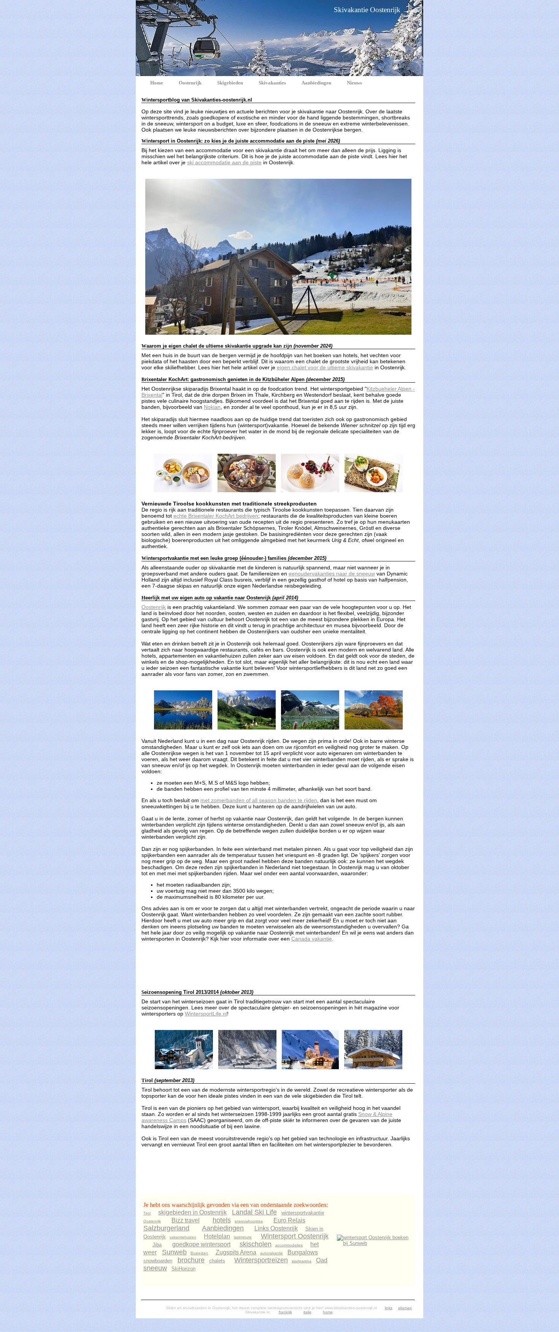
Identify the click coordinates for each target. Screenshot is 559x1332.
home (328, 1312)
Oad (321, 1260)
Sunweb (174, 1252)
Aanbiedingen (316, 83)
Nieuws (354, 83)
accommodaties (289, 1245)
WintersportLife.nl (206, 1014)
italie (307, 1312)
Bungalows (302, 1252)
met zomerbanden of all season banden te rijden (258, 800)
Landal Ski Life (254, 1212)
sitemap (405, 1308)
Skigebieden (230, 83)
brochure (191, 1260)
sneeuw (155, 1268)
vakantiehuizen (183, 1237)
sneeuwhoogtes (249, 1221)
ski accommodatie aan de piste (224, 162)
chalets (217, 1261)
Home (156, 83)
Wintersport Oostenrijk (295, 1236)
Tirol (147, 1213)
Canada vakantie (311, 939)
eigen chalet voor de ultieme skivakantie (325, 367)
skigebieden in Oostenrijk (192, 1212)
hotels (222, 1220)
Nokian (212, 407)
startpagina (301, 1261)
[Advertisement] (279, 965)
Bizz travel (186, 1220)
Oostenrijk (190, 83)
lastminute (243, 1237)
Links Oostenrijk (276, 1228)
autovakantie (271, 1253)
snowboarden (157, 1261)
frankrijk (285, 1312)
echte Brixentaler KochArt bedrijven (215, 516)
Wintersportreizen (261, 1260)
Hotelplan (217, 1236)
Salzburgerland (166, 1228)
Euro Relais (289, 1220)
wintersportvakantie (302, 1213)
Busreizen (199, 1253)
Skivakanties (272, 83)
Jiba (157, 1245)
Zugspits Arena (236, 1252)
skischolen (256, 1244)
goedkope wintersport (201, 1244)
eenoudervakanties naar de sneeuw (332, 574)
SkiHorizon (183, 1269)
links (388, 1308)
